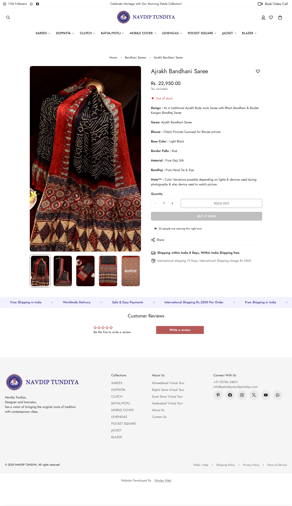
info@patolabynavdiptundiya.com (235, 386)
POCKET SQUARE (200, 33)
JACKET (227, 33)
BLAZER (247, 33)
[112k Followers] (242, 395)
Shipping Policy (225, 465)
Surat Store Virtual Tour (167, 396)
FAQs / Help (200, 465)
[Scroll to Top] (284, 484)
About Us (158, 410)
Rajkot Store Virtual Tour (168, 389)
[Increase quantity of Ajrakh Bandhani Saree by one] (172, 203)
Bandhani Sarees (135, 57)
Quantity (157, 194)
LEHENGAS (170, 33)
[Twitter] (254, 395)
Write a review (179, 330)
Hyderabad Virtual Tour (167, 403)
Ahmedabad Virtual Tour (168, 383)
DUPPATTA (63, 33)
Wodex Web (162, 480)
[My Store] (146, 17)
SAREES (41, 33)
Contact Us (159, 417)
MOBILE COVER (141, 33)
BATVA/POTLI (111, 33)
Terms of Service (277, 465)
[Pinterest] (218, 395)
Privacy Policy (251, 465)
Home (113, 57)
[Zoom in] (132, 74)
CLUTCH (86, 33)
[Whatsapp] (31, 4)
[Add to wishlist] (257, 71)
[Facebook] (37, 4)
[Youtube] (266, 395)
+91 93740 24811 (225, 382)
